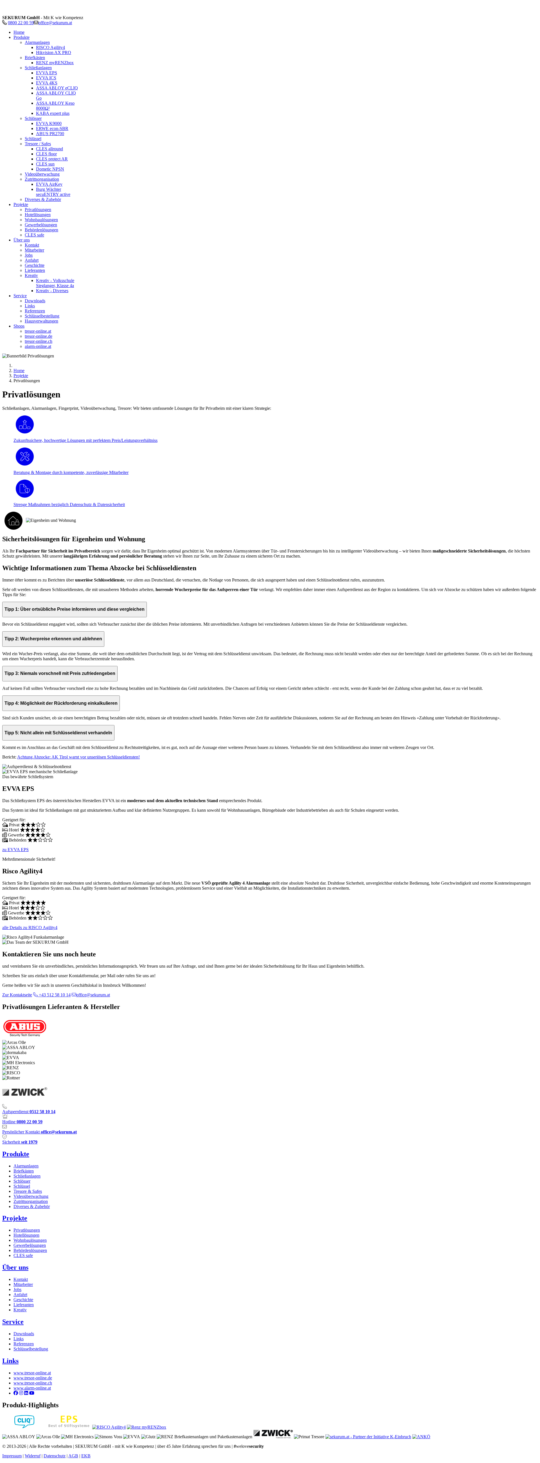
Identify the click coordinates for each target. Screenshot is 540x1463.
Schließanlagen (27, 1176)
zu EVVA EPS (15, 849)
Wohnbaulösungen (30, 1240)
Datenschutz (55, 1455)
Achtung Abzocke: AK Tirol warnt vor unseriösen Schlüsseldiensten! (78, 757)
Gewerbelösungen (30, 1245)
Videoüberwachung (31, 1196)
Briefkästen (24, 1171)
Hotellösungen (26, 1235)
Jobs (17, 1289)
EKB (86, 1455)
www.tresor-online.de (33, 1377)
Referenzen (24, 1343)
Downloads (24, 1333)
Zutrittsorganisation (31, 1201)
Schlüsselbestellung (31, 1348)
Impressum (12, 1455)
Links (19, 1338)
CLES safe (23, 1255)
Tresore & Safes (28, 1191)
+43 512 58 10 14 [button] (54, 994)
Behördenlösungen (30, 1250)
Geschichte (23, 1299)
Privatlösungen (27, 1230)
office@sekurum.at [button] (93, 994)
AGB (73, 1455)
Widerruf (32, 1455)
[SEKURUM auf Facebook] (16, 1393)
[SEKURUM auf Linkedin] (26, 1393)
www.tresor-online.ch (33, 1383)
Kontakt (21, 1279)
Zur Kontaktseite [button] (17, 994)
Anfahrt (20, 1294)
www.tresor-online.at (32, 1372)
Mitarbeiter (23, 1284)
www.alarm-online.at (32, 1388)
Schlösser (22, 1181)
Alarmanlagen (26, 1166)
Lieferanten (24, 1304)
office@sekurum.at (55, 22)
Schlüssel (22, 1186)
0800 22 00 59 (21, 22)
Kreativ (20, 1309)
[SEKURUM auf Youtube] (31, 1393)
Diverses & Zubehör (32, 1206)
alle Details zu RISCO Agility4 (29, 927)
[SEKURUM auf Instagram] (21, 1393)
